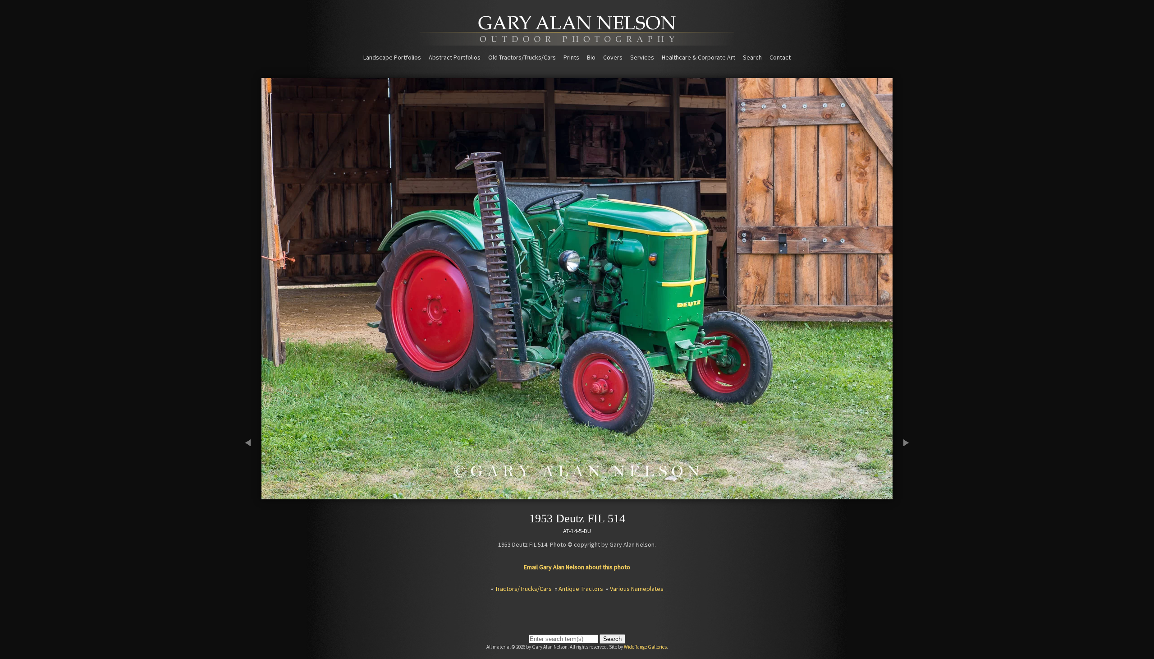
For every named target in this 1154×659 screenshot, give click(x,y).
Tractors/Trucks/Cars (523, 589)
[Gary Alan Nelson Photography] (577, 42)
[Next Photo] (902, 495)
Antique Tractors (581, 589)
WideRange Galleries (645, 647)
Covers (613, 57)
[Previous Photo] (252, 495)
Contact (780, 57)
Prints (571, 57)
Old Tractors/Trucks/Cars (522, 57)
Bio (591, 57)
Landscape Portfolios (392, 57)
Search (752, 57)
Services (642, 57)
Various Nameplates (637, 589)
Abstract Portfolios (455, 57)
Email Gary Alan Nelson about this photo (577, 567)
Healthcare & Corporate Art (698, 57)
